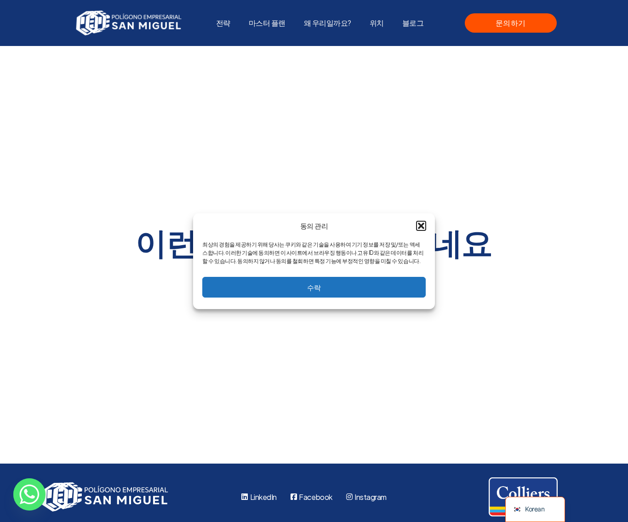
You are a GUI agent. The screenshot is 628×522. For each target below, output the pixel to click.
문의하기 (511, 23)
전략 (223, 23)
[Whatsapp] (29, 494)
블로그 (413, 23)
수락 (314, 286)
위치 (377, 23)
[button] (421, 225)
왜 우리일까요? (327, 23)
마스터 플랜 (267, 23)
